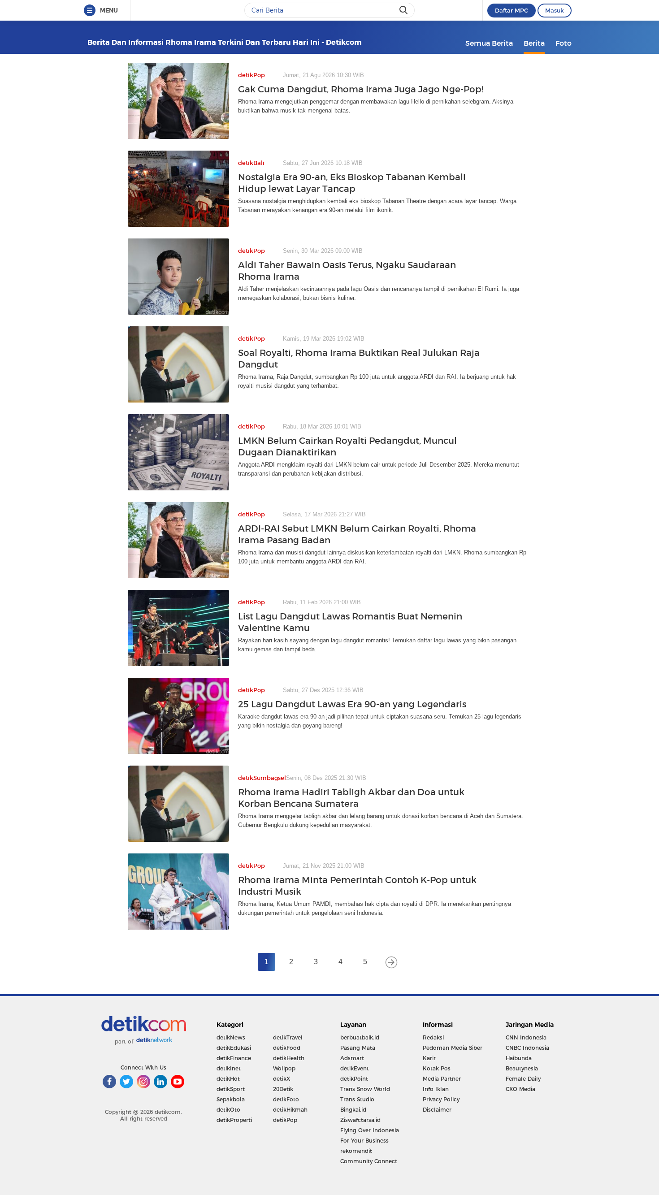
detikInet (229, 1068)
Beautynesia (522, 1068)
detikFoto (286, 1099)
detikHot (228, 1078)
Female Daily (523, 1078)
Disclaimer (437, 1109)
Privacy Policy (441, 1099)
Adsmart (352, 1058)
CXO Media (520, 1089)
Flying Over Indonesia (369, 1130)
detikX (281, 1078)
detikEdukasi (234, 1047)
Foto (563, 43)
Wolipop (284, 1068)
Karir (429, 1058)
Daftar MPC (511, 10)
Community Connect (368, 1161)
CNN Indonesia (526, 1037)
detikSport (231, 1089)
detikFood (286, 1047)
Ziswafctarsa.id (360, 1120)
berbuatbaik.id (359, 1037)
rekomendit (356, 1150)
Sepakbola (231, 1099)
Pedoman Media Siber (452, 1047)
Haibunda (519, 1058)
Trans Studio (357, 1099)
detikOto (228, 1109)
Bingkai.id (353, 1109)
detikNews (231, 1037)
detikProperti (234, 1120)
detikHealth (288, 1058)
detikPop (285, 1120)
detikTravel (288, 1037)
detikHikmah (290, 1109)
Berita (534, 43)
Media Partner (442, 1078)
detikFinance (234, 1058)
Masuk (554, 10)
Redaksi (433, 1037)
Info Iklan (436, 1089)
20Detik (283, 1089)
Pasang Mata (357, 1047)
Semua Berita (489, 43)
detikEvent (354, 1068)
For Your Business (364, 1140)
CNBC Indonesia (527, 1047)
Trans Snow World (365, 1089)
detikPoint (354, 1078)
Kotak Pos (437, 1068)
